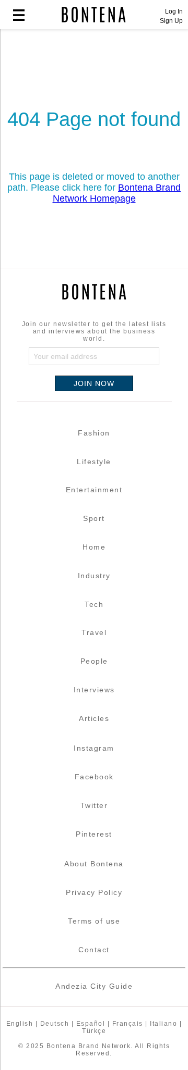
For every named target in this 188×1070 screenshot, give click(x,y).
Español (90, 1023)
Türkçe (94, 1031)
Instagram (94, 748)
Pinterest (94, 834)
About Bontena (94, 864)
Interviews (94, 690)
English (19, 1023)
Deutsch (54, 1023)
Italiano (163, 1023)
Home (94, 547)
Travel (94, 632)
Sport (94, 518)
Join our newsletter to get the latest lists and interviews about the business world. (94, 331)
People (94, 661)
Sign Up (171, 20)
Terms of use (94, 921)
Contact (94, 949)
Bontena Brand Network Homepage (117, 193)
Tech (94, 604)
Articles (94, 718)
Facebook (94, 777)
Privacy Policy (94, 892)
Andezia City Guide (94, 986)
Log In (174, 11)
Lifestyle (94, 461)
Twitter (94, 805)
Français (127, 1023)
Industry (94, 575)
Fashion (94, 433)
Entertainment (94, 490)
